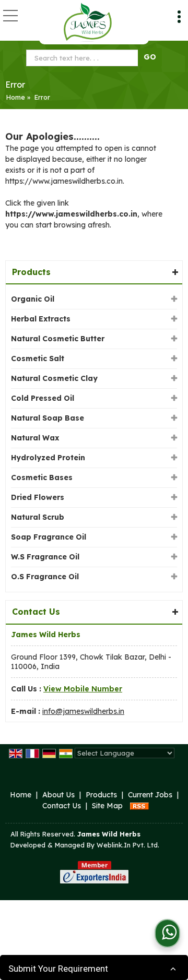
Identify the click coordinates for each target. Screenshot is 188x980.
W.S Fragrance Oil (45, 556)
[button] (82, 689)
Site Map (107, 805)
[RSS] (139, 805)
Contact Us (61, 805)
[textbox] (84, 58)
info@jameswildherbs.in (83, 711)
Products (31, 272)
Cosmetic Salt (37, 358)
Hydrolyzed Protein (48, 457)
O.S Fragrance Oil (45, 576)
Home (15, 97)
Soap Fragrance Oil (48, 537)
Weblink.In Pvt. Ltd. (128, 845)
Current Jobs (150, 794)
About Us (58, 794)
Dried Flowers (37, 497)
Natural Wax (35, 438)
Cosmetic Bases (42, 477)
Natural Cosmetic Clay (54, 378)
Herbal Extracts (40, 319)
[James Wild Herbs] (87, 22)
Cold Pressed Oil (42, 398)
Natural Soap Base (47, 418)
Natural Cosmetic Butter (57, 338)
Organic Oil (32, 299)
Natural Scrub (37, 517)
